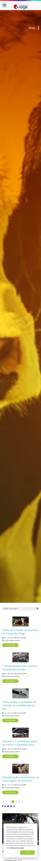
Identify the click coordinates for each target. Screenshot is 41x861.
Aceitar (27, 852)
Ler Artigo (10, 645)
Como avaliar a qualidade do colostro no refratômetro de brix (19, 705)
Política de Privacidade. (17, 848)
